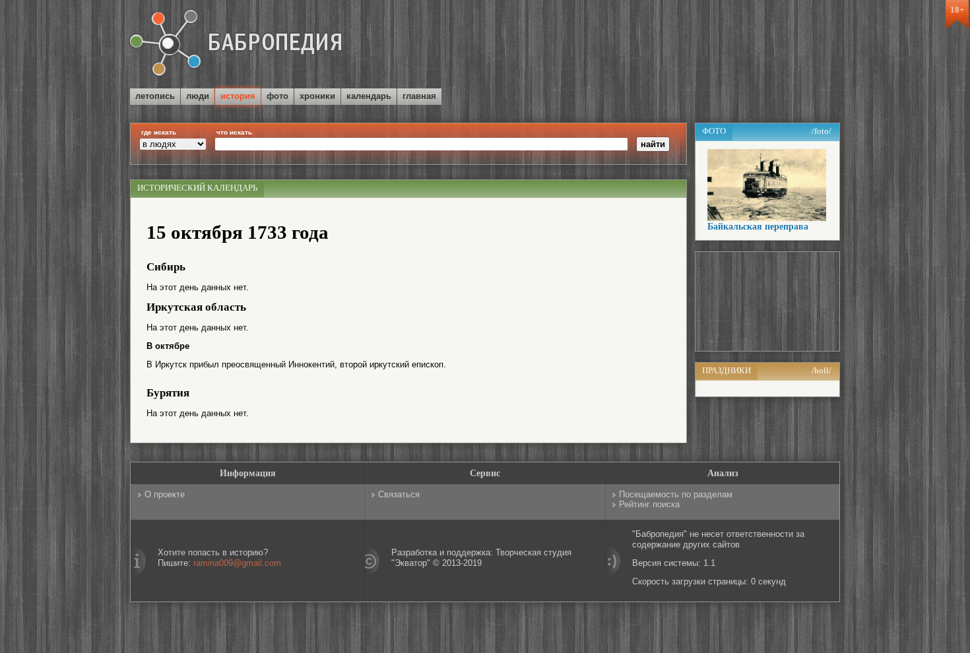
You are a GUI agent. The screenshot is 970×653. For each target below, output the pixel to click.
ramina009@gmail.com (237, 563)
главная (419, 96)
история (237, 96)
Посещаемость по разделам (675, 494)
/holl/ (821, 370)
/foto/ (821, 131)
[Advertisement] (685, 45)
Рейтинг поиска (649, 504)
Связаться (399, 494)
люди (197, 96)
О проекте (165, 494)
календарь (368, 96)
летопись (155, 96)
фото (277, 96)
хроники (317, 96)
